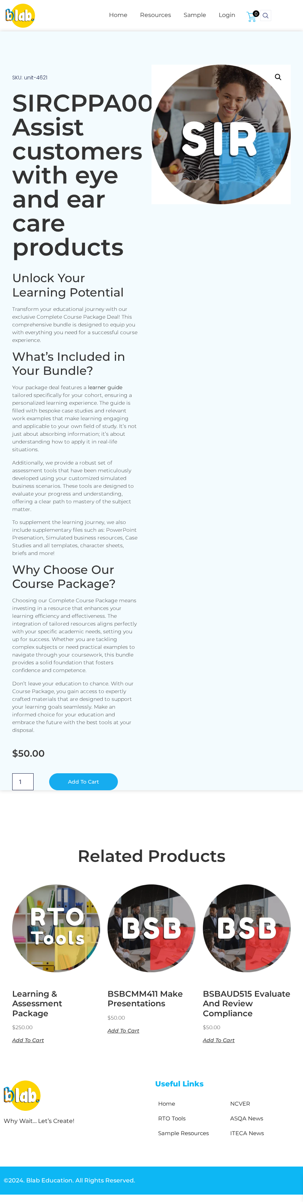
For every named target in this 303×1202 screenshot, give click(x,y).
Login (227, 14)
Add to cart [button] (28, 1040)
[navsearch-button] (265, 15)
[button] (278, 77)
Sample (195, 14)
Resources (155, 14)
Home (118, 14)
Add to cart (83, 781)
